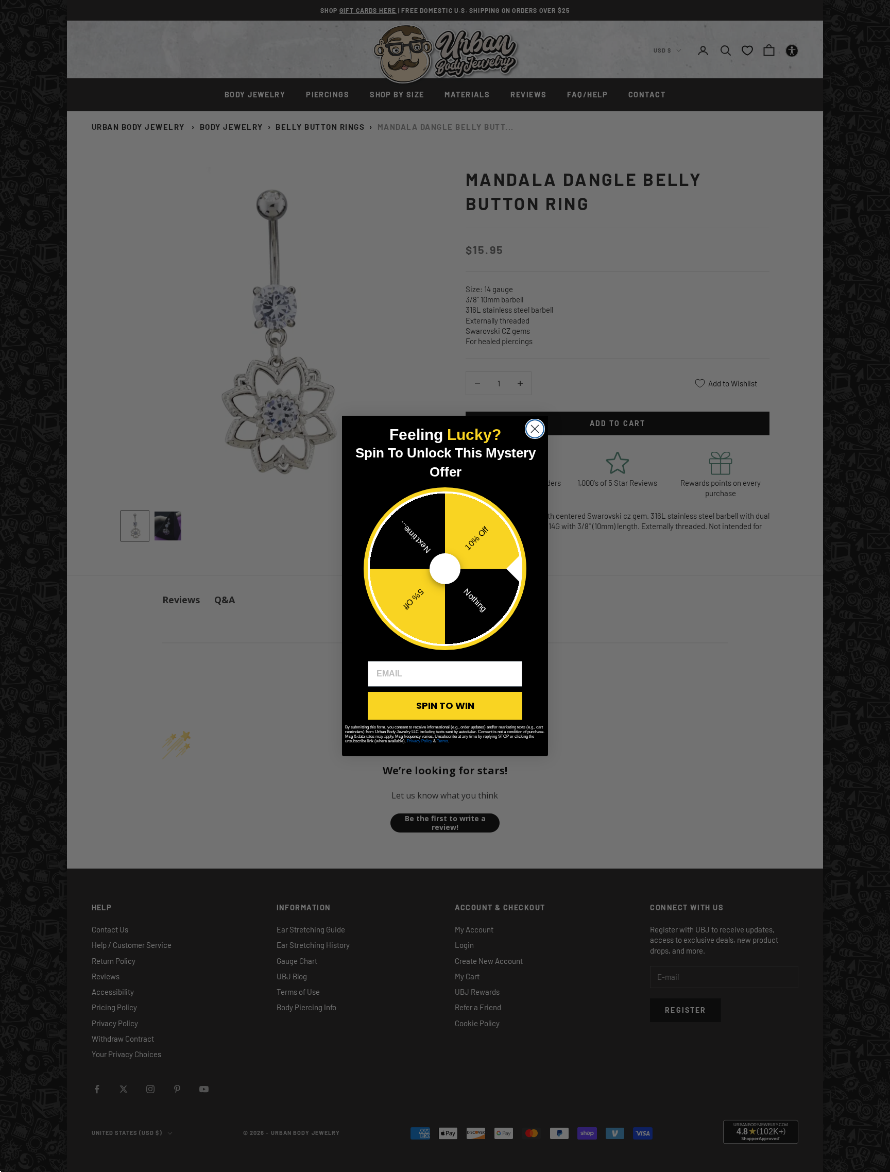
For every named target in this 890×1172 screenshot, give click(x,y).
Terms (442, 741)
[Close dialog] (535, 429)
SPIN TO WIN (445, 705)
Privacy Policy (419, 741)
